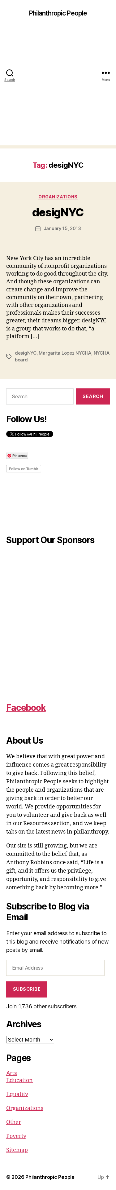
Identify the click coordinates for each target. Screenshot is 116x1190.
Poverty (16, 1136)
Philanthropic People (58, 13)
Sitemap (17, 1150)
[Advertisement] (58, 87)
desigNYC (58, 212)
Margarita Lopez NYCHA (65, 353)
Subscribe (27, 989)
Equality (17, 1094)
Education (19, 1080)
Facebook (26, 707)
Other (13, 1122)
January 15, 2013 (62, 228)
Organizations (58, 196)
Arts (11, 1073)
